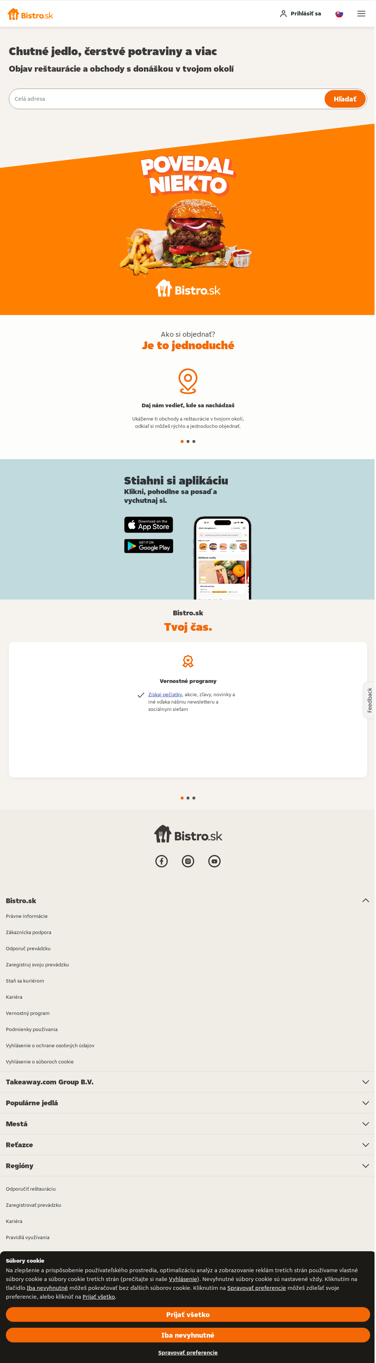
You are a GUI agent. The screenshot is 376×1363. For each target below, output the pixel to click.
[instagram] (188, 866)
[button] (30, 13)
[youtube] (214, 866)
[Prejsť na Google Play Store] (148, 546)
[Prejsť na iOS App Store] (148, 524)
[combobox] (166, 98)
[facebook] (161, 866)
